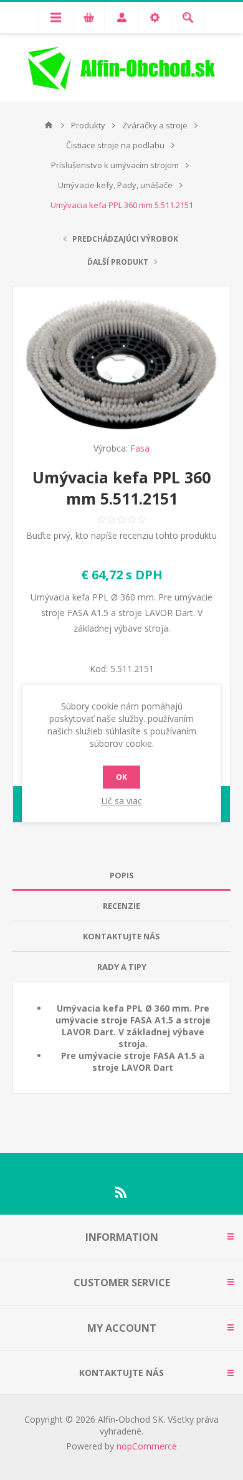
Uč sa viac (122, 801)
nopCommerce (147, 1446)
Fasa (140, 448)
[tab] (121, 875)
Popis (122, 875)
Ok (121, 777)
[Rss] (121, 1192)
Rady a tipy (121, 966)
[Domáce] (48, 125)
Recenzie (121, 905)
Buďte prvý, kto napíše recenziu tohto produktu (121, 535)
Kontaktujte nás (121, 936)
